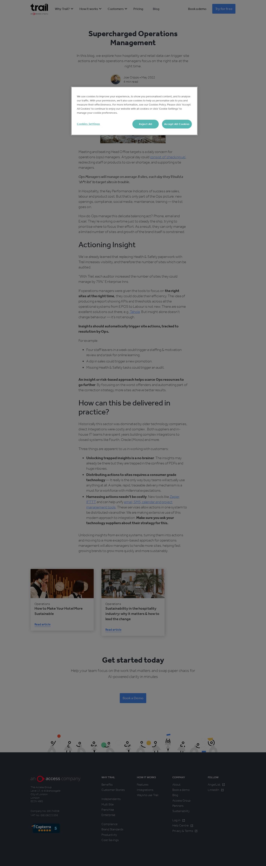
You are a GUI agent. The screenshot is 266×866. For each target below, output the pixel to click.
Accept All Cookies (177, 124)
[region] (134, 111)
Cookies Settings (88, 124)
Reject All (145, 124)
